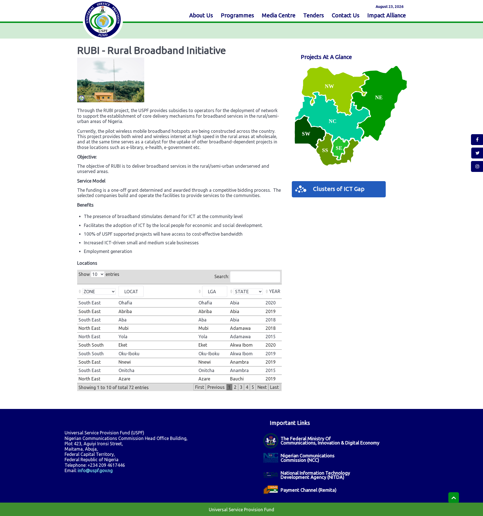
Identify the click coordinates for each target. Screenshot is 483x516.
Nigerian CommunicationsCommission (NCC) (308, 457)
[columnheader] (97, 291)
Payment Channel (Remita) (309, 490)
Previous (216, 387)
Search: (222, 276)
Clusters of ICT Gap (338, 189)
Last (274, 387)
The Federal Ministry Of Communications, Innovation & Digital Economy (330, 440)
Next (262, 387)
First (199, 387)
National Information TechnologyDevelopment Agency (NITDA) (315, 475)
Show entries (99, 274)
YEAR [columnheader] (274, 291)
